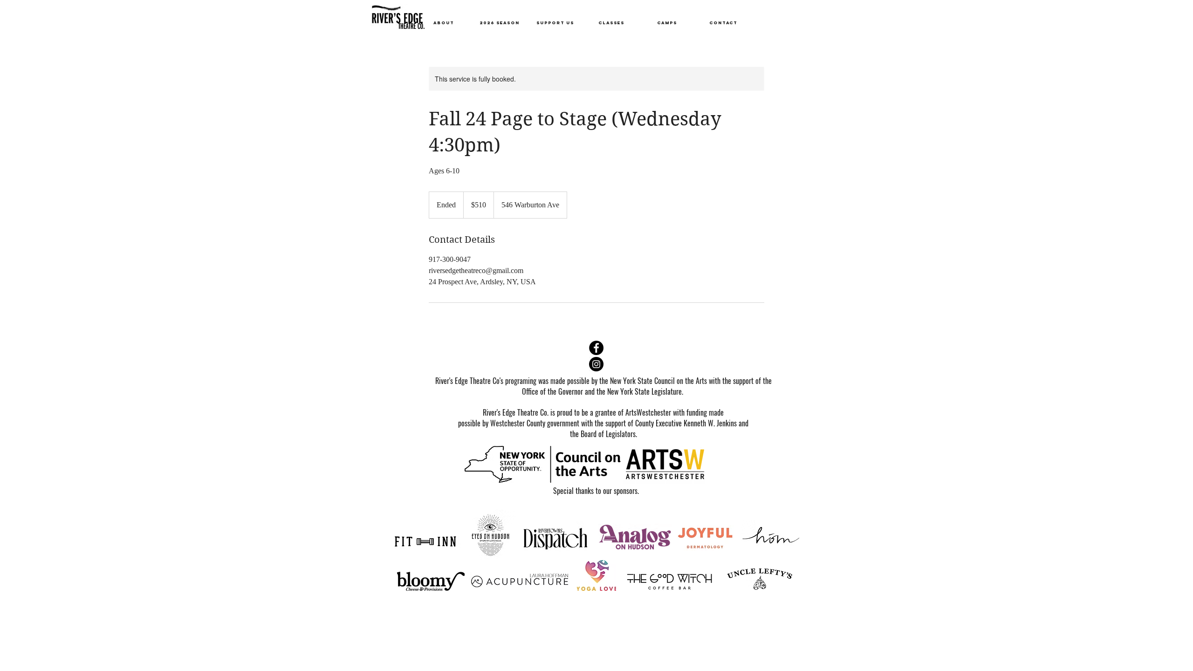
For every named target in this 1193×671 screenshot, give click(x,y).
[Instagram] (596, 364)
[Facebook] (596, 348)
